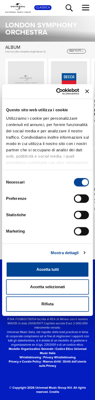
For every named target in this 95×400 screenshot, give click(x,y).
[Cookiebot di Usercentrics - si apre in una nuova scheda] (58, 91)
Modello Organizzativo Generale (31, 349)
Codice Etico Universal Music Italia (63, 351)
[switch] (81, 198)
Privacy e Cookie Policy (25, 361)
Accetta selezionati (47, 287)
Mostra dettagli (65, 252)
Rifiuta (47, 304)
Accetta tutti (47, 269)
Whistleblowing (30, 357)
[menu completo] (85, 8)
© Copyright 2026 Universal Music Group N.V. (41, 387)
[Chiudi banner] (87, 91)
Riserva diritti (52, 361)
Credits (54, 392)
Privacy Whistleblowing (59, 357)
